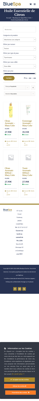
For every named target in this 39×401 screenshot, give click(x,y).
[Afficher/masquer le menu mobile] (35, 4)
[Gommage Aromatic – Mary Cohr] (28, 110)
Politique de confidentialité (13, 282)
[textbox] (19, 39)
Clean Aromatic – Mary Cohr (10, 123)
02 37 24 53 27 (22, 227)
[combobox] (19, 40)
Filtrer (9, 78)
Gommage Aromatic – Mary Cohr (27, 123)
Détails (15, 141)
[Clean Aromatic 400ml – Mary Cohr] (10, 157)
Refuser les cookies (19, 386)
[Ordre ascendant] (33, 87)
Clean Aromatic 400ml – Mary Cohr (10, 171)
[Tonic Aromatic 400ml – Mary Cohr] (28, 157)
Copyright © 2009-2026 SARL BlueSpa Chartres (16, 268)
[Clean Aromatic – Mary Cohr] (10, 110)
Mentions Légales (29, 278)
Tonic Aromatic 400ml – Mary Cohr (27, 171)
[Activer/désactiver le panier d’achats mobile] (31, 4)
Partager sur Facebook (27, 282)
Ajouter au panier (9, 143)
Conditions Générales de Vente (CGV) (14, 278)
